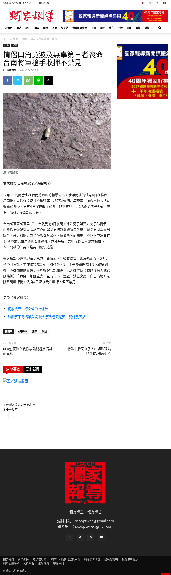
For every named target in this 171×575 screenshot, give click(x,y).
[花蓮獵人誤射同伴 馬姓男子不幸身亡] (19, 389)
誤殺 (44, 331)
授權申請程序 (130, 559)
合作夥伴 (23, 559)
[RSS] (150, 3)
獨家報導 (11, 70)
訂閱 (15, 45)
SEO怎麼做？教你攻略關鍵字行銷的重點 (28, 351)
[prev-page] (6, 416)
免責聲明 (28, 563)
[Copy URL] (48, 80)
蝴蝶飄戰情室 (79, 28)
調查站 (64, 28)
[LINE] (38, 80)
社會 (93, 28)
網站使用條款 (11, 563)
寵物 (138, 28)
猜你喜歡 (13, 369)
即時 (18, 28)
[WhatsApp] (28, 80)
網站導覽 (43, 563)
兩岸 (36, 28)
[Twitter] (157, 3)
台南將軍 (22, 331)
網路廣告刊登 (92, 559)
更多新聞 (32, 369)
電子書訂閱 (39, 559)
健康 (129, 28)
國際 (45, 28)
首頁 (5, 39)
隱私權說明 (111, 559)
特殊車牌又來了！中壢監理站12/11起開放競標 (89, 351)
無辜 (34, 331)
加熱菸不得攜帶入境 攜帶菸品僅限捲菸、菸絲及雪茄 (47, 317)
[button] (161, 28)
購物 (147, 28)
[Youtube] (164, 3)
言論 (54, 28)
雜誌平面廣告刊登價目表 (65, 559)
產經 (102, 28)
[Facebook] (142, 3)
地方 (111, 28)
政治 (27, 28)
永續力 (8, 28)
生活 (120, 28)
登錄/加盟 (44, 3)
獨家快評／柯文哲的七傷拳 (28, 309)
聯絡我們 (58, 563)
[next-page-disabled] (13, 416)
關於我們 (8, 559)
